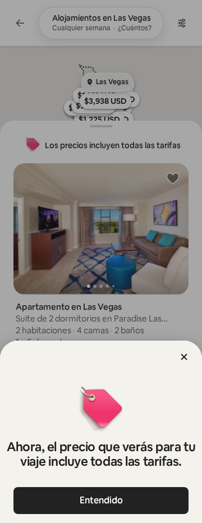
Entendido (101, 500)
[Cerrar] (184, 356)
